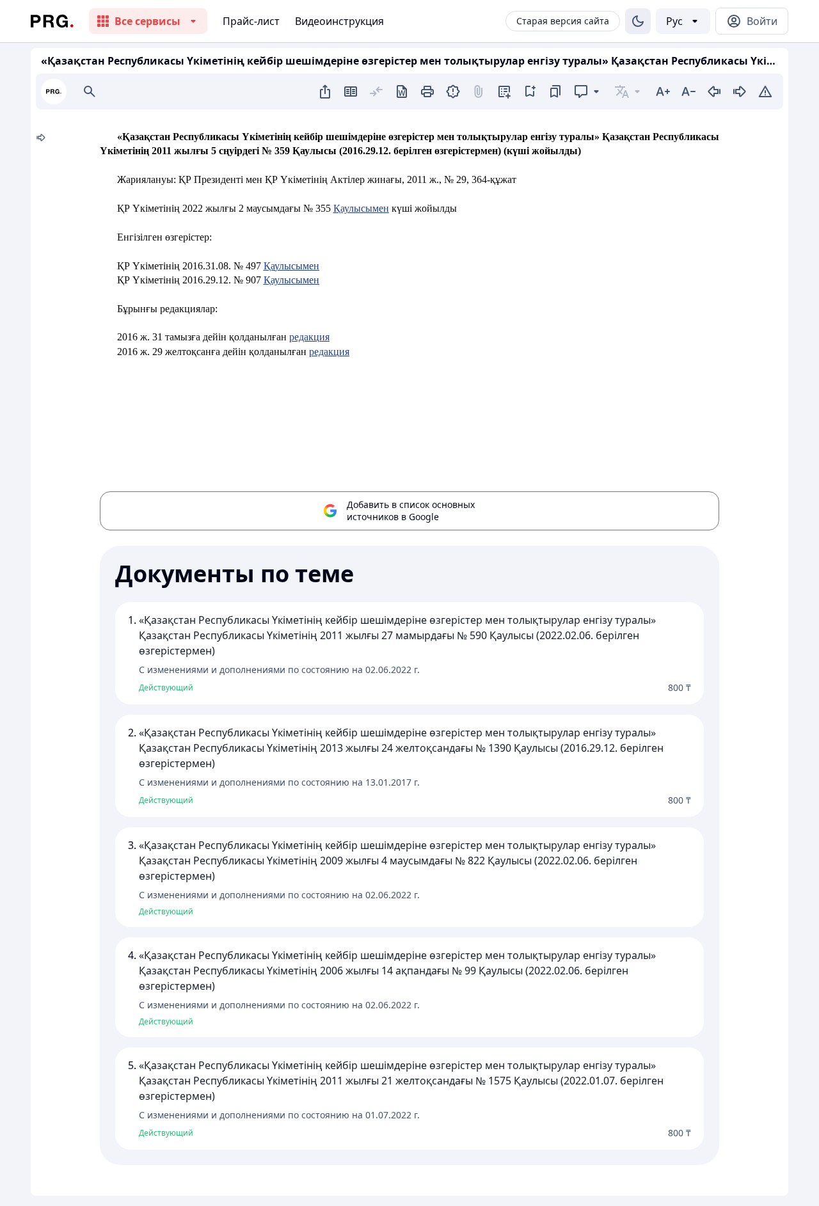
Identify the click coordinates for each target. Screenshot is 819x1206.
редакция (309, 336)
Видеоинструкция (339, 21)
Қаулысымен (361, 208)
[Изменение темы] (638, 21)
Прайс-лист (251, 21)
